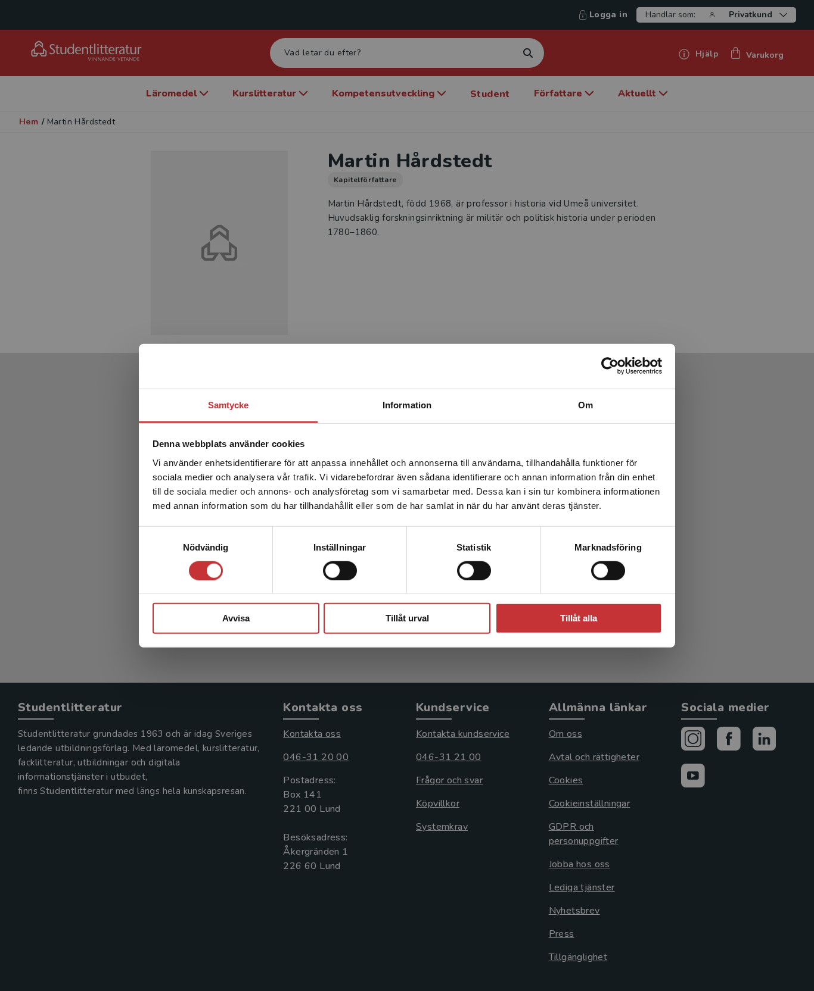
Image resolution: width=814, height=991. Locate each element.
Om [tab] (585, 404)
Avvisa (236, 618)
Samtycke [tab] (228, 404)
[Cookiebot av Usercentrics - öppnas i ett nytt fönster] (610, 366)
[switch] (340, 570)
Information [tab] (407, 404)
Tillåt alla (578, 618)
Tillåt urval (407, 618)
